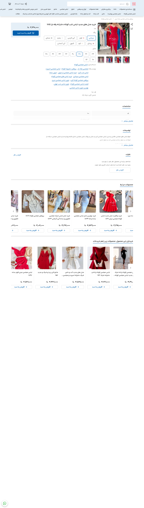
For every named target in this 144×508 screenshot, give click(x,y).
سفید (59, 38)
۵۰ (93, 60)
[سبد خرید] (9, 4)
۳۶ (86, 54)
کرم (80, 43)
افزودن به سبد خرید (24, 33)
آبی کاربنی (71, 38)
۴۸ (46, 54)
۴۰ (73, 54)
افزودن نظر (17, 155)
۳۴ (93, 54)
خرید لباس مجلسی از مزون (67, 73)
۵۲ (86, 60)
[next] (13, 211)
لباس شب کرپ (83, 73)
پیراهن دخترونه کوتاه (69, 69)
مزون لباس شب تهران (61, 84)
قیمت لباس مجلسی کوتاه (79, 84)
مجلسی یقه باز (83, 69)
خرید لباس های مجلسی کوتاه (61, 76)
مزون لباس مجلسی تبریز (60, 80)
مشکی (48, 38)
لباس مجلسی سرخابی (80, 76)
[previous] (130, 211)
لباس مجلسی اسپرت (53, 69)
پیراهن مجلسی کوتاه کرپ (79, 80)
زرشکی (89, 43)
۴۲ (66, 54)
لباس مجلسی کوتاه (106, 19)
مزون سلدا (53, 73)
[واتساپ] (5, 503)
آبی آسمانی (61, 43)
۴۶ (53, 54)
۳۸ (79, 54)
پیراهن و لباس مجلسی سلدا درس (124, 19)
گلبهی (72, 43)
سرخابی (91, 38)
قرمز (80, 38)
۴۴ (60, 54)
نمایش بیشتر (128, 121)
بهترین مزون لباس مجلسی (79, 88)
